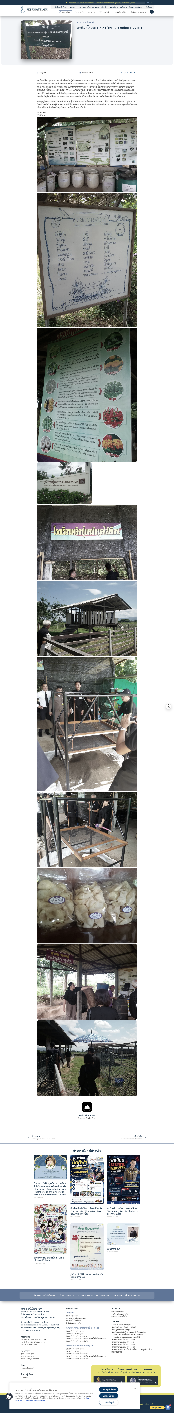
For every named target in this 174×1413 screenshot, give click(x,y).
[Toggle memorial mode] (168, 706)
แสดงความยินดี (113, 1248)
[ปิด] (135, 1388)
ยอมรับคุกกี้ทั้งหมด (108, 1389)
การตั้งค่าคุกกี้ (108, 1402)
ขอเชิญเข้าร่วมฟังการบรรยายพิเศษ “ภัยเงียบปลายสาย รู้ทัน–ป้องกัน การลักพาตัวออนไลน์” (122, 1211)
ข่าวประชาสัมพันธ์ (85, 22)
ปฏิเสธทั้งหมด (108, 1396)
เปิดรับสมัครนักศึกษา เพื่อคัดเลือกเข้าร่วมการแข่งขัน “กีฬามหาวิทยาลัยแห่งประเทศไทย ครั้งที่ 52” (86, 1211)
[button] (152, 12)
